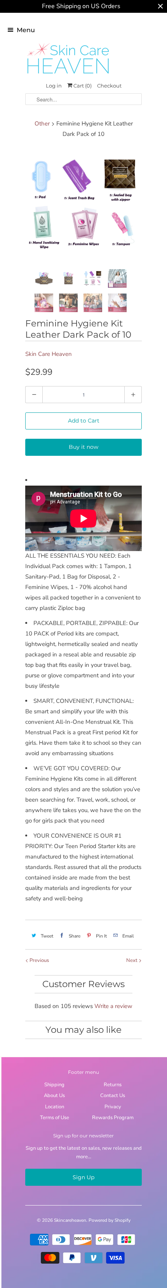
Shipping (54, 1084)
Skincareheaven (70, 1220)
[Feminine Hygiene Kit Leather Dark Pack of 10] (83, 205)
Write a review (113, 1006)
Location (54, 1106)
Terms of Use (54, 1117)
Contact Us (112, 1095)
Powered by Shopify (109, 1220)
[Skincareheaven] (68, 74)
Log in (54, 85)
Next (132, 960)
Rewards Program (113, 1117)
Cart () (82, 85)
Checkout (109, 85)
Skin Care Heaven (48, 354)
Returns (113, 1084)
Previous (38, 960)
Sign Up (83, 1177)
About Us (54, 1095)
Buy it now (83, 446)
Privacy (112, 1106)
